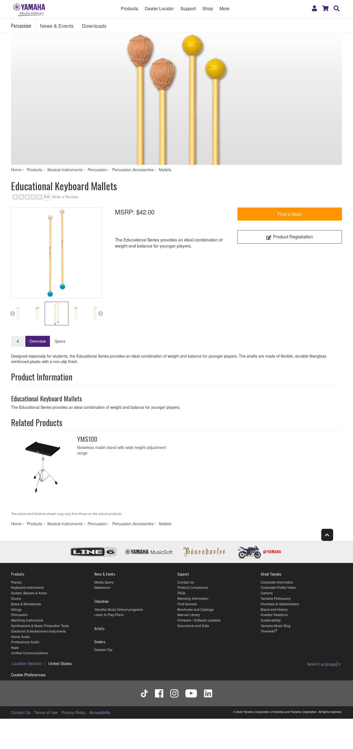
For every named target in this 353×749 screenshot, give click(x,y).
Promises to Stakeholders (280, 603)
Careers (267, 592)
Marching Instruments (27, 620)
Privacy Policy (73, 712)
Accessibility (99, 712)
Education (101, 601)
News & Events (57, 25)
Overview (38, 341)
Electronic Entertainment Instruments (38, 631)
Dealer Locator (159, 8)
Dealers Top (103, 649)
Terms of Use (46, 712)
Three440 (268, 631)
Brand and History (274, 609)
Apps (15, 647)
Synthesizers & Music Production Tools (40, 625)
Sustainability (271, 620)
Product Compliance (192, 587)
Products (129, 8)
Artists (99, 628)
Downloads (94, 25)
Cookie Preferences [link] (28, 674)
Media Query (104, 582)
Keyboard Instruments (27, 587)
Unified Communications (29, 652)
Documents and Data (193, 625)
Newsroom (102, 587)
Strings (16, 609)
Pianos (16, 582)
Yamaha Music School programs (118, 609)
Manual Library (188, 614)
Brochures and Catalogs (195, 609)
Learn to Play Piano (109, 614)
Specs (60, 341)
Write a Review (65, 197)
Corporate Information (277, 582)
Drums (16, 598)
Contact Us (185, 582)
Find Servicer (187, 603)
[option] (56, 253)
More (224, 8)
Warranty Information (192, 598)
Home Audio (20, 636)
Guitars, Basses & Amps (29, 592)
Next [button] (100, 313)
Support (188, 8)
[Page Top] (327, 535)
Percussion (21, 25)
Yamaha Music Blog (275, 625)
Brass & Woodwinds (26, 603)
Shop (207, 8)
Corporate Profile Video (278, 587)
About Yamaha (271, 574)
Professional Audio (25, 641)
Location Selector (27, 663)
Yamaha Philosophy (276, 598)
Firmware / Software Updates (199, 620)
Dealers (99, 641)
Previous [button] (12, 313)
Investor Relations (274, 614)
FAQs (181, 592)
